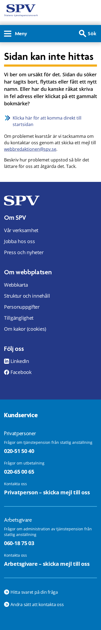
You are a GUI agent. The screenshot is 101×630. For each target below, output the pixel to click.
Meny (21, 33)
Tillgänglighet (18, 318)
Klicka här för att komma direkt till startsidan (47, 121)
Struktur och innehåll (27, 296)
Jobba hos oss (19, 241)
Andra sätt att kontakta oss (37, 604)
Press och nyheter (23, 252)
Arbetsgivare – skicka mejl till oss (47, 563)
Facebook (21, 372)
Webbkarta (16, 285)
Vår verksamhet (21, 230)
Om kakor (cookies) (25, 329)
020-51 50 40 (19, 451)
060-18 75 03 (19, 543)
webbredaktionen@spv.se (30, 149)
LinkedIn (20, 361)
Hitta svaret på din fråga (34, 592)
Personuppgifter (22, 307)
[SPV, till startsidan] (21, 10)
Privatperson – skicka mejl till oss (47, 492)
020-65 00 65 (19, 471)
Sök (92, 33)
